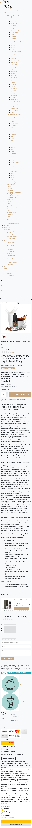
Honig (8, 210)
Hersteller (6, 14)
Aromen (9, 186)
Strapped (13, 97)
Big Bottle (13, 25)
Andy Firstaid (14, 118)
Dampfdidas (14, 36)
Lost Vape (13, 147)
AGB (9, 754)
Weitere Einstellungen (7, 817)
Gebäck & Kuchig (12, 207)
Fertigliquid (10, 190)
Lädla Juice (14, 71)
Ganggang (14, 62)
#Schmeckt (14, 17)
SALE (5, 268)
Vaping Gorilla (14, 110)
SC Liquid (13, 90)
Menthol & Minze (12, 212)
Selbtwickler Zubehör (13, 259)
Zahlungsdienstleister (10, 810)
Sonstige (13, 181)
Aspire (12, 121)
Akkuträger (7, 227)
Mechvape (14, 149)
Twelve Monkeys (15, 105)
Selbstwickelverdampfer (13, 234)
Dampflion (13, 38)
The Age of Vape (15, 101)
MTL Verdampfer (12, 236)
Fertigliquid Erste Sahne (14, 195)
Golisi (12, 136)
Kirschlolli (13, 68)
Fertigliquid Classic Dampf (14, 192)
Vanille (9, 221)
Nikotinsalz (10, 199)
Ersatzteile (10, 247)
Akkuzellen (10, 244)
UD (11, 164)
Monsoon (13, 73)
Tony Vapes (14, 103)
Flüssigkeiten (10, 275)
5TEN (12, 19)
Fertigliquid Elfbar (12, 194)
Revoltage (13, 84)
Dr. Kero (13, 49)
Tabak (8, 220)
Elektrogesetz (13, 756)
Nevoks (13, 151)
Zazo (12, 112)
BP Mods (13, 125)
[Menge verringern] (7, 395)
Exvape (13, 131)
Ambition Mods (15, 116)
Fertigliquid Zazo (12, 197)
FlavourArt (14, 58)
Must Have (14, 77)
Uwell (12, 166)
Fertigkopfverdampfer (13, 233)
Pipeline (13, 157)
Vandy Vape (14, 168)
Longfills (9, 188)
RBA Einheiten (11, 255)
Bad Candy (14, 23)
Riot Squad (14, 86)
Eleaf (12, 127)
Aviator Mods (14, 123)
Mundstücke (10, 253)
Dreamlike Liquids (16, 51)
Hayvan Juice (14, 64)
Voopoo (13, 175)
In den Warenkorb (19, 394)
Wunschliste (6, 389)
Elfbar (12, 53)
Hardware (10, 272)
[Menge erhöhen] (7, 393)
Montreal (13, 75)
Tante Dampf (14, 99)
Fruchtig (9, 205)
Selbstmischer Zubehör (13, 257)
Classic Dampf (15, 30)
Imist (12, 140)
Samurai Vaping (15, 88)
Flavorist (13, 56)
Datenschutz (14, 754)
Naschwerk (10, 214)
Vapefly (13, 170)
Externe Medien (8, 813)
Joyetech (13, 144)
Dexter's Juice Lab (16, 42)
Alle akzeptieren (16, 821)
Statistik (6, 808)
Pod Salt (13, 82)
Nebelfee (13, 79)
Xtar (12, 179)
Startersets (7, 225)
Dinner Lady (14, 43)
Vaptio (12, 173)
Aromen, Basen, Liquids (10, 183)
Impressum (4, 754)
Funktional (7, 815)
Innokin (13, 142)
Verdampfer (7, 229)
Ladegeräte (10, 251)
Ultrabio (13, 106)
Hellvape (13, 138)
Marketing (7, 812)
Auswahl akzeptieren (16, 824)
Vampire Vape (14, 108)
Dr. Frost (13, 47)
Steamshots (14, 95)
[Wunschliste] (16, 290)
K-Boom (13, 66)
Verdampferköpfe (12, 262)
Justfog (13, 145)
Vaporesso (14, 171)
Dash (12, 40)
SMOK (12, 160)
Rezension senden (8, 658)
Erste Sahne (14, 55)
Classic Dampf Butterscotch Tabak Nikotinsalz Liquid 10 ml (21, 601)
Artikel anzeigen (21, 608)
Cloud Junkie (14, 32)
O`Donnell (13, 153)
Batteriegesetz (5, 756)
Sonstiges (10, 264)
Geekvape (13, 134)
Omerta (13, 81)
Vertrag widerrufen (8, 758)
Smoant (13, 158)
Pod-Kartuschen (11, 260)
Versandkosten (5, 401)
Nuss (8, 216)
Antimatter (13, 21)
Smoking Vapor (15, 162)
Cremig (9, 201)
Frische (9, 203)
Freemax (13, 132)
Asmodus (13, 119)
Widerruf (20, 754)
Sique (12, 92)
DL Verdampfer (11, 238)
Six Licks (13, 93)
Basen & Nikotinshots (13, 223)
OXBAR (13, 155)
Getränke (9, 208)
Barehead (13, 27)
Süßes (9, 218)
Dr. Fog (13, 45)
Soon (5, 266)
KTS (12, 69)
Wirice (12, 177)
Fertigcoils (10, 249)
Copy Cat (13, 34)
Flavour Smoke (15, 60)
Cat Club (13, 29)
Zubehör (6, 240)
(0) (13, 352)
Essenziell (7, 806)
